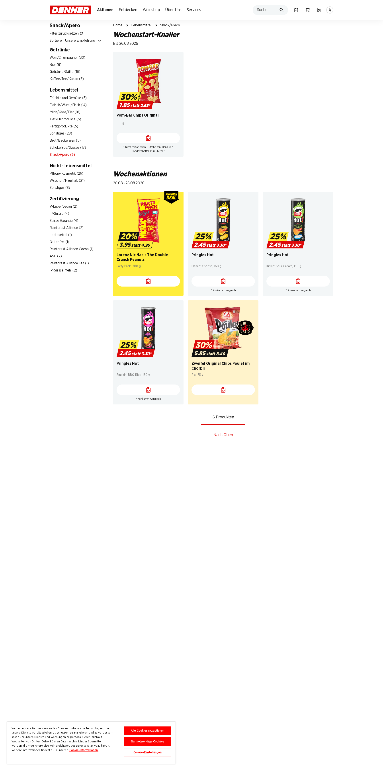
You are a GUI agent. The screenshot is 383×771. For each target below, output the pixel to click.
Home (117, 25)
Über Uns (173, 10)
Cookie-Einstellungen (147, 752)
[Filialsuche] (319, 10)
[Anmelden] (329, 10)
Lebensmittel (141, 25)
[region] (91, 743)
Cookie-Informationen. (83, 750)
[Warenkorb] (307, 10)
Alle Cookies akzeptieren (147, 730)
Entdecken (128, 10)
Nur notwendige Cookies (147, 741)
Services (194, 10)
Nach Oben (223, 435)
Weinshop (151, 10)
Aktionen (105, 10)
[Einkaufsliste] (296, 10)
